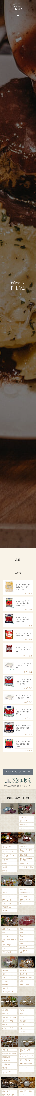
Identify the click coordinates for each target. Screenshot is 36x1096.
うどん (22, 1010)
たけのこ (5, 981)
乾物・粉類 (9, 1083)
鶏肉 (21, 933)
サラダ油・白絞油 (26, 1064)
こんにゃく (23, 974)
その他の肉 (23, 947)
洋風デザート (6, 900)
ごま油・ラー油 (25, 1067)
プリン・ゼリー (7, 896)
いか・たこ (6, 933)
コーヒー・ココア (26, 893)
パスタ (22, 1024)
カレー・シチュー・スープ (9, 847)
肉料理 (4, 864)
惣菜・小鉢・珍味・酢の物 (26, 850)
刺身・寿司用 (6, 945)
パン (21, 1028)
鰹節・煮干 (6, 1091)
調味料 (9, 1041)
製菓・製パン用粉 (26, 1091)
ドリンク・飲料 (26, 881)
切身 (3, 948)
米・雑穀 (5, 1010)
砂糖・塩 (5, 1050)
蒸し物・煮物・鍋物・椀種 (26, 859)
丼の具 (4, 1024)
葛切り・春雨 (24, 985)
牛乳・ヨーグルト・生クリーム (26, 1051)
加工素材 (27, 962)
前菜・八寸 (23, 846)
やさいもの (23, 821)
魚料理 (4, 867)
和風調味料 (6, 1057)
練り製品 (23, 970)
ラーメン (23, 1017)
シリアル (23, 1032)
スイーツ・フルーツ (9, 881)
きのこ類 (5, 988)
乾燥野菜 (5, 985)
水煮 (3, 977)
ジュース (23, 889)
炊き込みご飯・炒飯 (9, 1017)
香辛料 (4, 1068)
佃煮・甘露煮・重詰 (26, 867)
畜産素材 (27, 920)
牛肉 (21, 940)
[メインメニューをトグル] (18, 15)
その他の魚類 (6, 952)
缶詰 (3, 974)
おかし (22, 828)
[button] (18, 772)
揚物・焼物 (23, 855)
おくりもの (9, 809)
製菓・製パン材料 (26, 1083)
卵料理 (4, 871)
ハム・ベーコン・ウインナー (26, 951)
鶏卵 (21, 943)
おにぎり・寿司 (7, 1021)
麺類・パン (27, 1002)
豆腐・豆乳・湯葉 (26, 977)
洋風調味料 (6, 1061)
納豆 (21, 981)
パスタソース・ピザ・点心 (8, 856)
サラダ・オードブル (9, 851)
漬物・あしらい (25, 864)
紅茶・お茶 (23, 896)
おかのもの (23, 824)
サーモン (5, 936)
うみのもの (23, 817)
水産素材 (9, 920)
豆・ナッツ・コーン (9, 992)
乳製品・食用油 (26, 1041)
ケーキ (4, 889)
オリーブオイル (25, 1060)
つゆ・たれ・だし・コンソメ (9, 1072)
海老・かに (6, 929)
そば (21, 1014)
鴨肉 (21, 929)
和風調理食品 (27, 838)
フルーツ (5, 911)
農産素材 (9, 962)
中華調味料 (6, 1064)
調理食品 (9, 838)
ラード (22, 1071)
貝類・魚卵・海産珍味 (9, 940)
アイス (4, 893)
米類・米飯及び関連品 (9, 1002)
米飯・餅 (5, 1014)
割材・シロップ (25, 900)
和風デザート (6, 903)
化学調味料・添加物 (9, 1054)
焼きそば (23, 1021)
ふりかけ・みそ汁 (8, 1028)
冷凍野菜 (5, 970)
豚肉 (21, 936)
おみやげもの (27, 809)
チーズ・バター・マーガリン (26, 1056)
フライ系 (5, 860)
